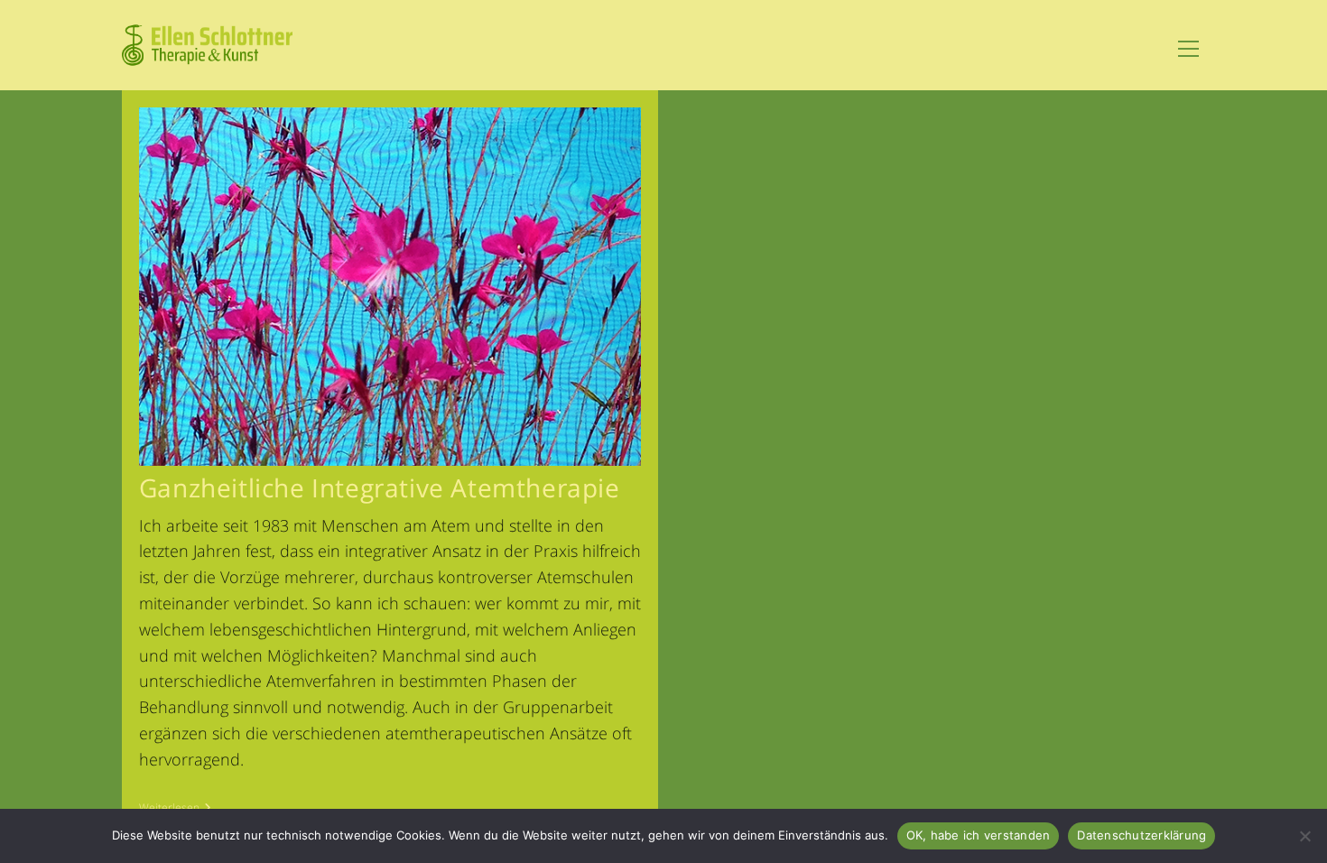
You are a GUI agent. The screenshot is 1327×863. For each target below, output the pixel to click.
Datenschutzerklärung (1141, 835)
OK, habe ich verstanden (978, 835)
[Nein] (1304, 836)
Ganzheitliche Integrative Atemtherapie (379, 487)
